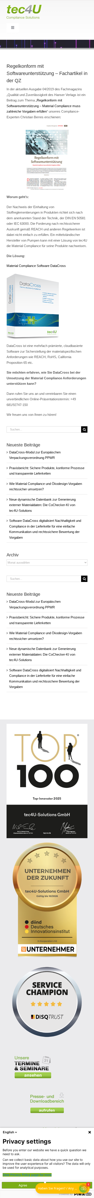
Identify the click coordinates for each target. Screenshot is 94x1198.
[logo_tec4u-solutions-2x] (24, 6)
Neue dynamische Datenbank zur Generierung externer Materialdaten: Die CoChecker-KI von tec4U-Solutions (42, 505)
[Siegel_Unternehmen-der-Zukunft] (47, 844)
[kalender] (33, 1053)
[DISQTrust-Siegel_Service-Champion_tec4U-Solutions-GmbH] (47, 963)
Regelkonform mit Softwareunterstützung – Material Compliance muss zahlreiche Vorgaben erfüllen (43, 105)
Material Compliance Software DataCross (36, 266)
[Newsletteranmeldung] (61, 1124)
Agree (23, 1185)
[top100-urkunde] (47, 725)
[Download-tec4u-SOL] (47, 1090)
